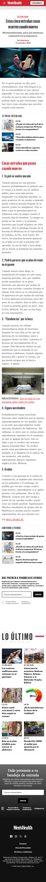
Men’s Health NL (15, 519)
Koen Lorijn (25, 40)
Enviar (38, 594)
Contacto (23, 844)
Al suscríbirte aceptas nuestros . (25, 602)
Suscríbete (37, 3)
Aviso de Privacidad (23, 848)
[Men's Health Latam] (15, 3)
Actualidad (23, 16)
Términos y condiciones (23, 852)
